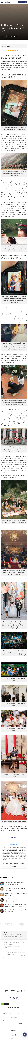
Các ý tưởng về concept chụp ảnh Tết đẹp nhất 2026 (16, 910)
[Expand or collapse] (25, 46)
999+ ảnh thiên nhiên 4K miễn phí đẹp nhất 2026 (16, 894)
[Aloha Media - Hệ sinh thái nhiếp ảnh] (7, 2)
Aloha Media (14, 36)
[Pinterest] (7, 863)
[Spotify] (15, 866)
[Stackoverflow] (19, 863)
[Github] (11, 863)
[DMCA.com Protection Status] (5, 1004)
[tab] (14, 935)
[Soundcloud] (25, 863)
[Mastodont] (17, 863)
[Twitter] (9, 863)
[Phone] (3, 863)
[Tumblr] (13, 863)
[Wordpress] (13, 866)
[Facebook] (5, 863)
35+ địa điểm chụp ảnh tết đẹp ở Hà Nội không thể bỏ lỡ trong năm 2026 (15, 905)
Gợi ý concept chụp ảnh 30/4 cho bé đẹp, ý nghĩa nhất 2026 (15, 883)
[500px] (21, 863)
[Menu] (2, 2)
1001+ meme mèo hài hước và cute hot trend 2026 (16, 889)
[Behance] (23, 863)
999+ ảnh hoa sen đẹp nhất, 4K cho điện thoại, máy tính (15, 900)
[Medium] (15, 863)
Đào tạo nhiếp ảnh (20, 1034)
